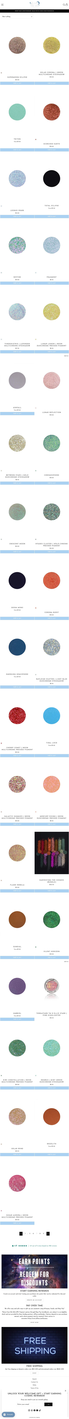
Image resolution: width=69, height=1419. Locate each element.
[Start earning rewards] (34, 1272)
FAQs (34, 1385)
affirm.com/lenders (39, 1314)
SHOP (34, 1373)
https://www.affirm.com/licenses (37, 1318)
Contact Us (34, 1382)
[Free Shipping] (34, 1345)
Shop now (34, 1322)
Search (34, 1379)
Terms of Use (34, 1388)
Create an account (34, 1300)
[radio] (1, 73)
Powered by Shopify (34, 1417)
